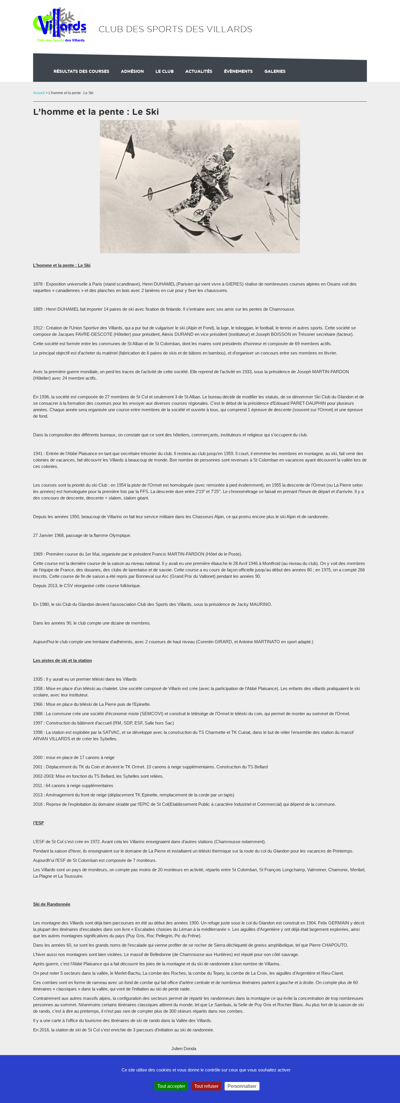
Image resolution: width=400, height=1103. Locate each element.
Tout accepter (171, 1086)
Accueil (39, 93)
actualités (198, 72)
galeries (275, 72)
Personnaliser (242, 1086)
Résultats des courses (81, 72)
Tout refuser (206, 1086)
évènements (238, 72)
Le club (164, 72)
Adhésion (132, 72)
